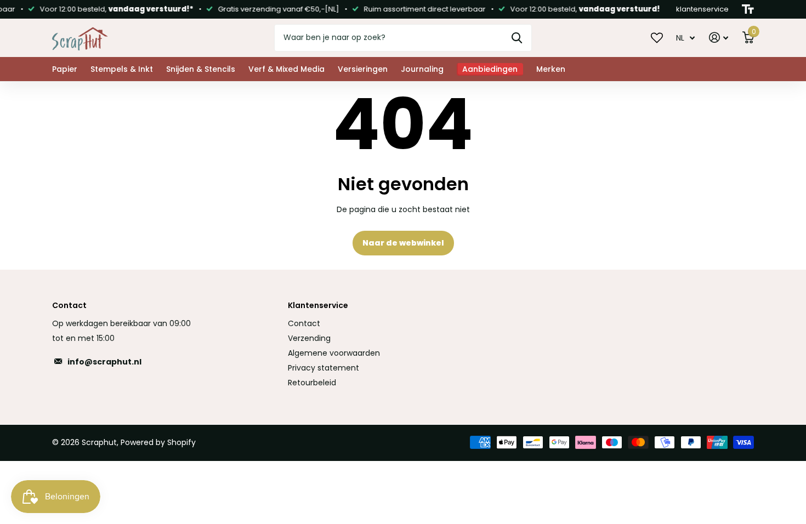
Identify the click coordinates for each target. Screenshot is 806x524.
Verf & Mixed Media (286, 69)
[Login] (718, 37)
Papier (64, 69)
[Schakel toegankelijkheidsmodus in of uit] (748, 9)
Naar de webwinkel (403, 242)
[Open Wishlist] (657, 37)
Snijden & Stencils (200, 69)
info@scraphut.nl (104, 361)
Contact (304, 323)
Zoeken (517, 38)
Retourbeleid (312, 382)
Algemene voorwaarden (334, 353)
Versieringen (363, 69)
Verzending (309, 338)
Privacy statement (323, 367)
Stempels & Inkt (121, 69)
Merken (550, 69)
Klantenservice (318, 305)
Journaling (422, 69)
